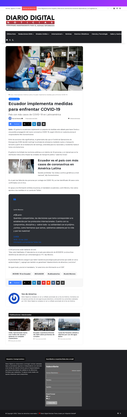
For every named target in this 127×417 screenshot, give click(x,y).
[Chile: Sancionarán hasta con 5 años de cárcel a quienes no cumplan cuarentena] (19, 325)
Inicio (11, 94)
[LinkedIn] (34, 124)
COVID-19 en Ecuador (22, 274)
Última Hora (11, 34)
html (49, 396)
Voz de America (16, 118)
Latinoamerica (54, 274)
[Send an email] (22, 118)
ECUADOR (40, 274)
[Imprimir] (63, 283)
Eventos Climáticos (81, 34)
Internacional (56, 34)
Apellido (48, 387)
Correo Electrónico (52, 373)
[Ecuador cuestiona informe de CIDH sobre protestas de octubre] (44, 325)
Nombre (48, 380)
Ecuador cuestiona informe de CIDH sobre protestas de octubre (43, 334)
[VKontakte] (53, 283)
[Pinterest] (44, 283)
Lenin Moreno (70, 274)
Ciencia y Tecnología (99, 34)
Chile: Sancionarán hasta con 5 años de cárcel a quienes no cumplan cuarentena (18, 335)
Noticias (68, 34)
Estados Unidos (42, 34)
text (49, 398)
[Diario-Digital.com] (30, 20)
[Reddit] (48, 283)
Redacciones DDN (25, 34)
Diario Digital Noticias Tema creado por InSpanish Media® (58, 413)
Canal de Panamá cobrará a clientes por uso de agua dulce (68, 334)
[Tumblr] (39, 124)
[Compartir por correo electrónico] (44, 124)
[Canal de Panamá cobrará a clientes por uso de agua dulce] (69, 325)
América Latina (27, 94)
